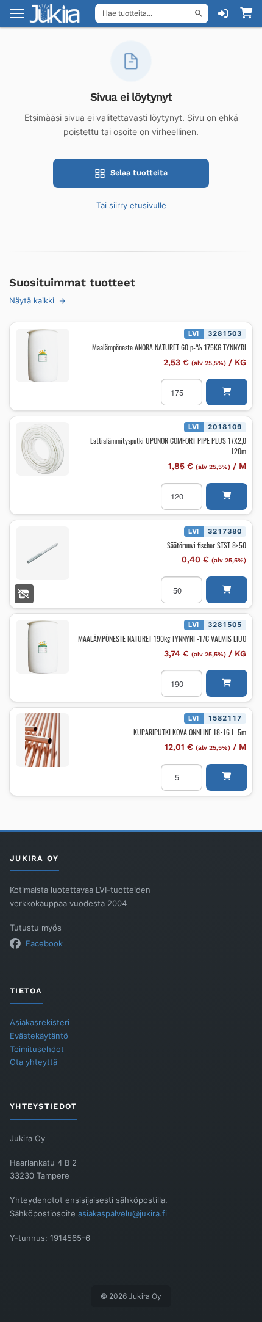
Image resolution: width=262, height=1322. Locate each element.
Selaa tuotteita (139, 172)
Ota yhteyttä (33, 1062)
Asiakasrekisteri (39, 1022)
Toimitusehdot (37, 1049)
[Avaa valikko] (17, 13)
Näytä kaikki (31, 300)
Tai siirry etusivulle (131, 205)
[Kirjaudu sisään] (223, 13)
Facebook (44, 943)
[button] (226, 392)
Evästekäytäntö (39, 1036)
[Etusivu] (58, 13)
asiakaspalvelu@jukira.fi (122, 1213)
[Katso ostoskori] (246, 13)
